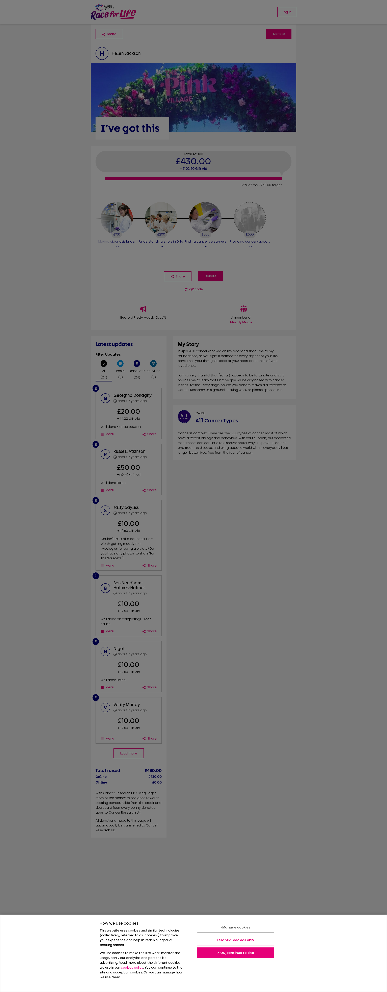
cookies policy (132, 967)
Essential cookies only (235, 940)
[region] (193, 953)
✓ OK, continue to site (235, 952)
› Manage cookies (236, 927)
